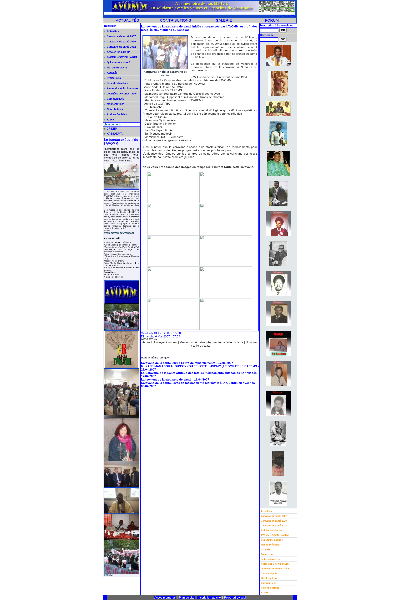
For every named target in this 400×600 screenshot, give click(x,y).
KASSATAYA (114, 133)
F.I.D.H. (110, 119)
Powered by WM (235, 597)
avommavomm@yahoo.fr (119, 233)
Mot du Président (116, 67)
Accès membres (165, 597)
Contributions (114, 109)
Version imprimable (192, 342)
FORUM (272, 20)
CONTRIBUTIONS (175, 20)
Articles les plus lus (118, 52)
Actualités (112, 31)
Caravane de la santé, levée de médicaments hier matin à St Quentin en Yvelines (198, 382)
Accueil (147, 342)
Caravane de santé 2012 (121, 46)
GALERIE (224, 20)
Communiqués (115, 98)
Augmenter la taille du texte (225, 342)
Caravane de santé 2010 (121, 41)
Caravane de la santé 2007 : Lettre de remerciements (178, 362)
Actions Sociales (116, 114)
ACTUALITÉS (127, 20)
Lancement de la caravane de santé (166, 379)
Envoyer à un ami (165, 342)
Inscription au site (209, 597)
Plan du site (186, 597)
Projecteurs (113, 78)
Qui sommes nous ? (118, 62)
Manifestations (115, 104)
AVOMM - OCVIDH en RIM (121, 57)
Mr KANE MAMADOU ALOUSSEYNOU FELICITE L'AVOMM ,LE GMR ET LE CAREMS (199, 366)
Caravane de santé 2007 (121, 36)
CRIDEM (112, 128)
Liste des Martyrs (117, 83)
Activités (112, 72)
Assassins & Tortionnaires (122, 88)
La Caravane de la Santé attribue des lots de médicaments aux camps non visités (199, 372)
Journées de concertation (121, 93)
